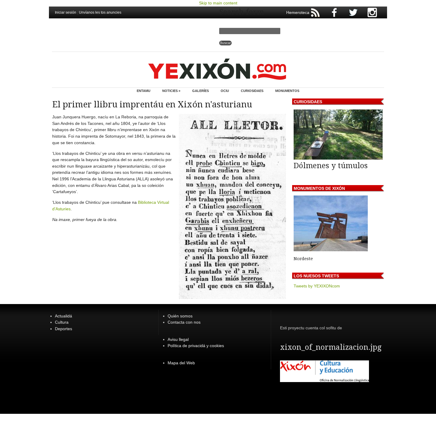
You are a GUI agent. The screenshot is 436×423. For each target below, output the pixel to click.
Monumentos (287, 91)
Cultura (62, 322)
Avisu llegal (178, 339)
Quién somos (180, 316)
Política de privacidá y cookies (196, 345)
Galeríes (200, 91)
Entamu (143, 91)
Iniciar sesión (65, 12)
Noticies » (171, 91)
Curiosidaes (252, 91)
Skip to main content (218, 3)
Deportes (63, 328)
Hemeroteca (297, 12)
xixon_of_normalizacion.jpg (330, 347)
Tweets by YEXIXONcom (317, 286)
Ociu (225, 91)
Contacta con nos (184, 322)
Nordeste (303, 258)
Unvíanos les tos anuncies (100, 12)
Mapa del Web (181, 362)
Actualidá (63, 316)
